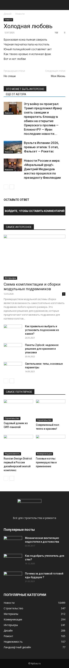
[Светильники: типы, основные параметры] (13, 368)
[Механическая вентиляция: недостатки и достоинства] (13, 542)
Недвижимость (12, 453)
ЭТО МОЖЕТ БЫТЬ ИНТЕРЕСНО (25, 89)
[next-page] (12, 187)
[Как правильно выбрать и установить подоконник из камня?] (13, 330)
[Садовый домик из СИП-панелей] (18, 409)
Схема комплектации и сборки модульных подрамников (32, 286)
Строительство (12, 418)
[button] (6, 5)
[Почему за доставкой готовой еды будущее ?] (13, 578)
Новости (20, 13)
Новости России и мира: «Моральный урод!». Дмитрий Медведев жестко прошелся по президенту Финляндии (42, 169)
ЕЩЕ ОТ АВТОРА (16, 94)
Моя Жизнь (58, 76)
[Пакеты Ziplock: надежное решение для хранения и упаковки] (13, 349)
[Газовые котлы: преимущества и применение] (50, 445)
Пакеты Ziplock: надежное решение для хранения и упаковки (42, 349)
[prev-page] (6, 187)
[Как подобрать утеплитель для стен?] (13, 560)
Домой (7, 13)
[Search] (64, 5)
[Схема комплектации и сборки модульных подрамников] (34, 257)
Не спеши (10, 76)
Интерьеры (10, 278)
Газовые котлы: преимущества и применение (46, 462)
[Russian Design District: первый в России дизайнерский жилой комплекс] (18, 445)
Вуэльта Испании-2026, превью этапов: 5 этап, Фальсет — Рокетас (41, 147)
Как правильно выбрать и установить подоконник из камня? (42, 330)
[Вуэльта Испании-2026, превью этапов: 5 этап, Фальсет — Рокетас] (13, 147)
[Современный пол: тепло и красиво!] (50, 410)
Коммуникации (44, 453)
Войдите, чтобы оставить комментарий (34, 210)
